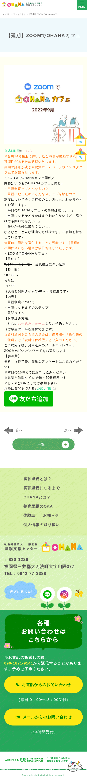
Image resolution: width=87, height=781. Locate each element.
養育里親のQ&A (38, 506)
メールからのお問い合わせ (47, 717)
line (47, 595)
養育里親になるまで (41, 488)
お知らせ (51, 515)
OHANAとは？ (37, 497)
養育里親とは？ (37, 479)
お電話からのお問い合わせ (46, 685)
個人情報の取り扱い (41, 525)
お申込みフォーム (31, 323)
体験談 (29, 515)
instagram (64, 595)
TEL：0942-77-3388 (25, 573)
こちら (27, 151)
